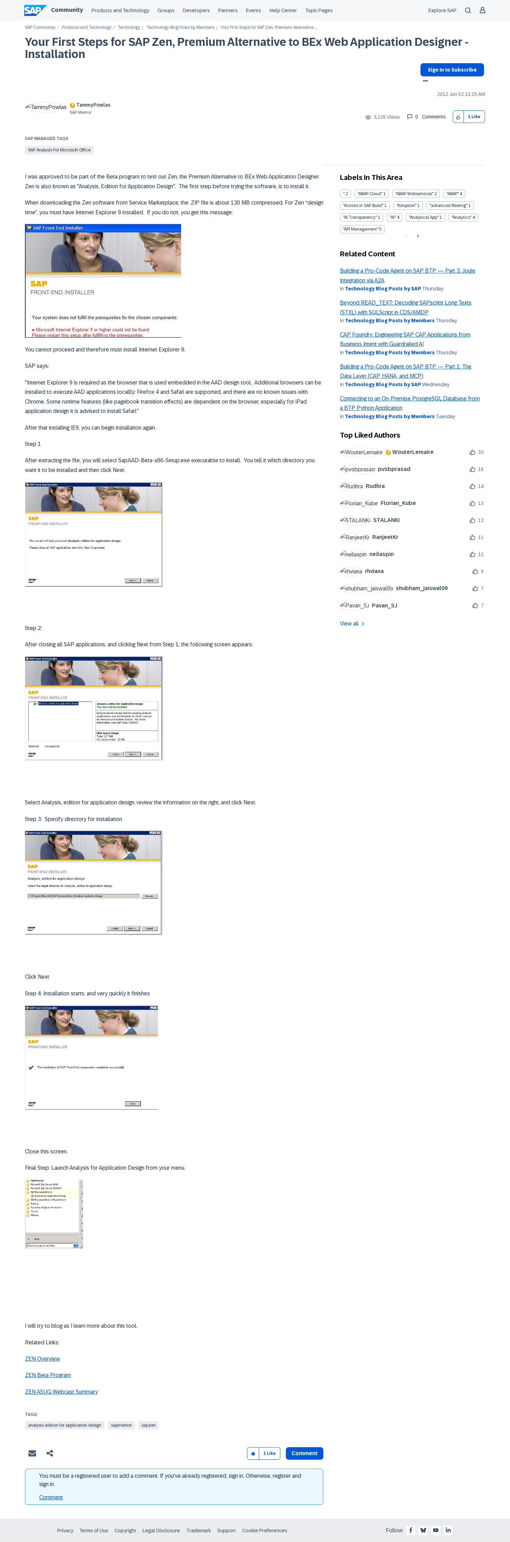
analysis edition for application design (64, 1425)
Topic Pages (319, 10)
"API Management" (360, 229)
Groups (166, 10)
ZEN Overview (42, 1359)
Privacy (65, 1530)
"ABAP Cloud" (370, 193)
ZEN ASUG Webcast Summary (61, 1392)
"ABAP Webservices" (414, 193)
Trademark (198, 1530)
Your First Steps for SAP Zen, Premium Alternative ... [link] (269, 27)
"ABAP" (453, 193)
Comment (51, 1497)
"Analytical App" (424, 217)
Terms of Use (93, 1530)
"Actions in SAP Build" (363, 205)
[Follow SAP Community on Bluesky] (423, 1530)
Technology (129, 27)
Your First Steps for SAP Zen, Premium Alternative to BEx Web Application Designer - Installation (246, 48)
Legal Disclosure (161, 1530)
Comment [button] (304, 1453)
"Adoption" (406, 205)
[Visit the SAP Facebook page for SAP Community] (411, 1530)
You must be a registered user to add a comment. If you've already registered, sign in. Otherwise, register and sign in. (170, 1480)
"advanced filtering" (448, 205)
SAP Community (40, 27)
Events (253, 10)
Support (226, 1530)
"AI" (393, 217)
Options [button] (424, 81)
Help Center (283, 10)
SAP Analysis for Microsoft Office (59, 150)
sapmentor (121, 1425)
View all (349, 624)
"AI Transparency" (360, 217)
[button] (458, 117)
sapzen (149, 1425)
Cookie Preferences (264, 1530)
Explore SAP (442, 10)
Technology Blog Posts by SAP (383, 288)
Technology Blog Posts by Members (180, 27)
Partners (228, 10)
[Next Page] (417, 236)
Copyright (125, 1530)
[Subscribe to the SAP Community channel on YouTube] (436, 1530)
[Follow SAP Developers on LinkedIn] (448, 1530)
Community (67, 10)
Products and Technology (120, 10)
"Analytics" (461, 217)
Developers (196, 10)
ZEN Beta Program (48, 1375)
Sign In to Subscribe (452, 70)
